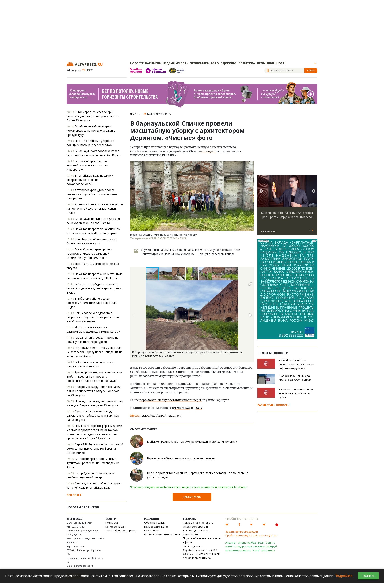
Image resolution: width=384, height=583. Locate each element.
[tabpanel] (287, 207)
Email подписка (192, 546)
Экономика (199, 63)
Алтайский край (154, 415)
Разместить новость (273, 405)
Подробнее (343, 576)
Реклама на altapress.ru (198, 522)
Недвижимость (175, 63)
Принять (368, 576)
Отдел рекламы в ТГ (195, 526)
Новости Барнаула (145, 63)
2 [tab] (313, 230)
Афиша (187, 542)
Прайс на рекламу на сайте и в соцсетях (251, 535)
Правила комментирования (162, 534)
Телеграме (182, 408)
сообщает (208, 151)
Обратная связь (154, 522)
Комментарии (192, 497)
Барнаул (175, 415)
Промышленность (271, 63)
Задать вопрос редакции (241, 531)
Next (314, 191)
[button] (165, 273)
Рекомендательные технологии (196, 532)
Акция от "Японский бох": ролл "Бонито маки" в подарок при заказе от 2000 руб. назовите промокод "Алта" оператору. (251, 546)
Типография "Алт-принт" (121, 530)
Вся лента (74, 495)
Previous (261, 191)
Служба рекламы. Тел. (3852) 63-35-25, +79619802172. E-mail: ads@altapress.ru (201, 554)
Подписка (111, 522)
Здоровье (228, 63)
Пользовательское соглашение (156, 528)
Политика (246, 63)
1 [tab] (310, 230)
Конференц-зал (115, 526)
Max (199, 408)
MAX (208, 558)
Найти (311, 70)
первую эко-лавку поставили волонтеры (170, 400)
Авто (215, 63)
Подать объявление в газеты (202, 538)
